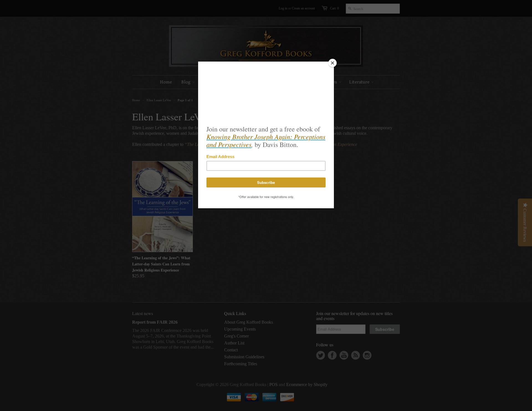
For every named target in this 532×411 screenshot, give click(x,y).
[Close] (332, 63)
